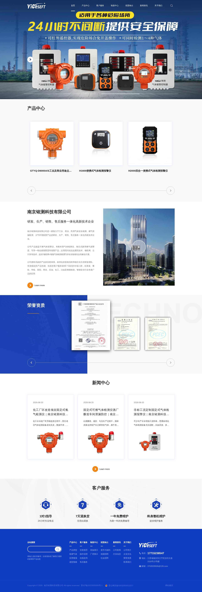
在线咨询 (84, 558)
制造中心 (115, 5)
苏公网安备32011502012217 (121, 585)
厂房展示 (94, 554)
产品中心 (85, 5)
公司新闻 (117, 550)
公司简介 (127, 550)
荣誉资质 (127, 558)
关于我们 (158, 5)
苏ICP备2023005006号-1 (92, 585)
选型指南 (73, 562)
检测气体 (73, 554)
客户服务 (100, 5)
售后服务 (84, 562)
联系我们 (127, 562)
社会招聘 (104, 558)
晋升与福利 (105, 550)
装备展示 (94, 550)
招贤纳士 (129, 5)
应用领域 (73, 558)
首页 (73, 5)
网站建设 (169, 585)
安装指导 (84, 550)
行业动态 (117, 554)
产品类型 (73, 550)
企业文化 (127, 554)
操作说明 (84, 554)
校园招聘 (104, 554)
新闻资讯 (144, 5)
